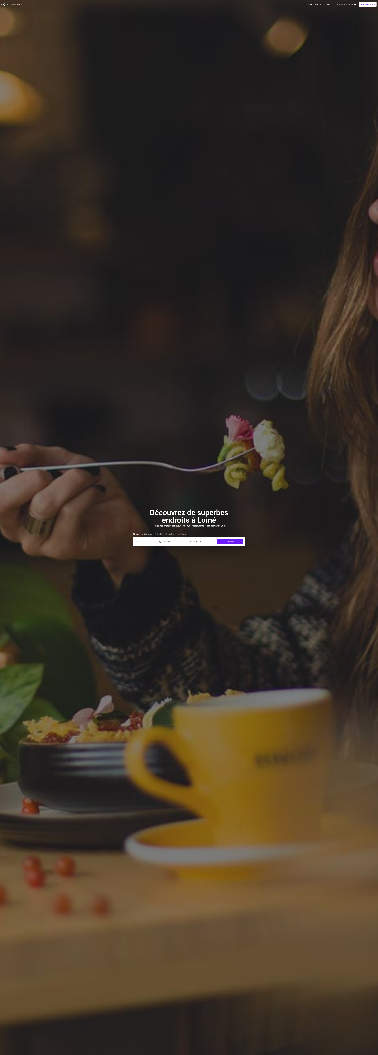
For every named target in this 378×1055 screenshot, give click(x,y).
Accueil (310, 4)
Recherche (231, 541)
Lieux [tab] (137, 534)
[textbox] (175, 542)
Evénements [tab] (148, 534)
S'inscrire (350, 4)
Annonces (318, 4)
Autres (328, 4)
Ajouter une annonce (369, 4)
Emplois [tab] (160, 534)
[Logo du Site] (3, 4)
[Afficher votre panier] (355, 4)
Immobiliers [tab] (171, 534)
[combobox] (175, 542)
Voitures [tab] (183, 534)
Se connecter (341, 4)
